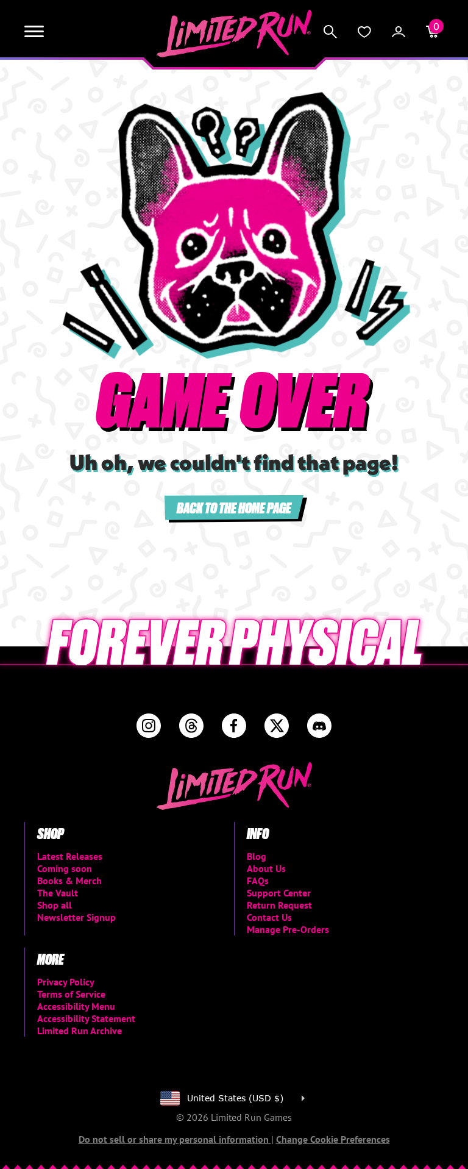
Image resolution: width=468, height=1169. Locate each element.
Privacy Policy (65, 982)
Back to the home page (234, 507)
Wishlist (364, 31)
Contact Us (269, 917)
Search (330, 31)
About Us (266, 868)
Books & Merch (69, 880)
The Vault (57, 893)
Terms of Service (71, 994)
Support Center (279, 893)
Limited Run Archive (79, 1030)
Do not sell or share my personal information (175, 1139)
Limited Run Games (234, 33)
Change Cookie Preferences (333, 1139)
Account (399, 31)
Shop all (54, 905)
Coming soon (64, 868)
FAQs (258, 880)
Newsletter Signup (76, 917)
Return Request (279, 905)
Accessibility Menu (76, 1006)
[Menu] (34, 31)
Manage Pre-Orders (288, 929)
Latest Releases (69, 856)
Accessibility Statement (86, 1018)
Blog (256, 856)
